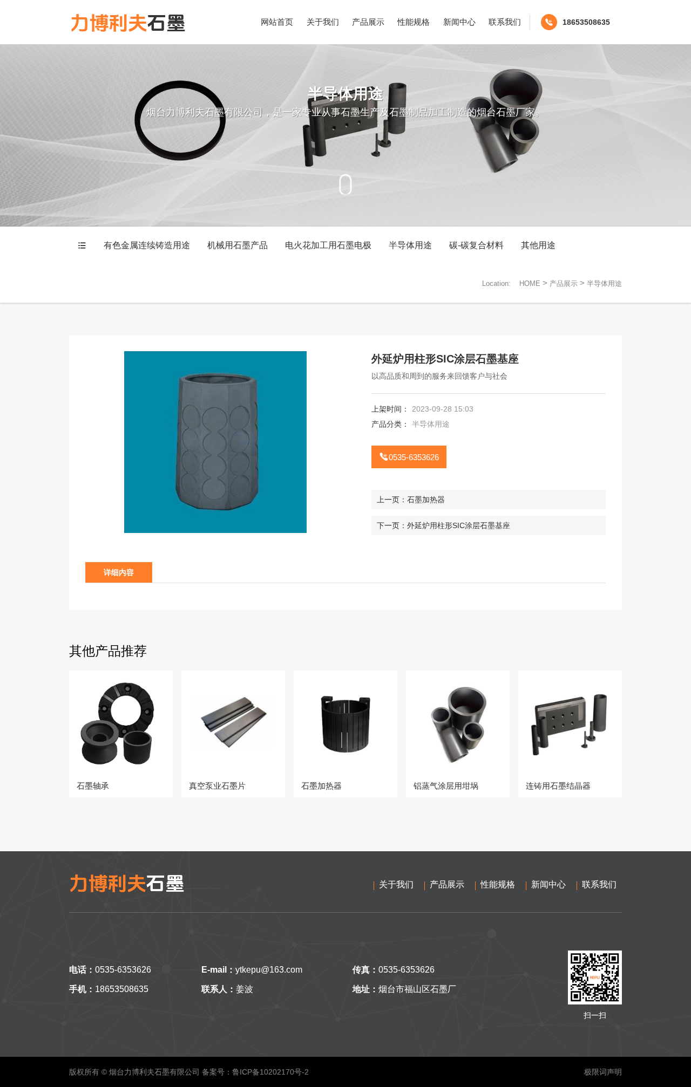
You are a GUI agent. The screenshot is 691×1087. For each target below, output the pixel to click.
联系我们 (505, 21)
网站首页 (277, 21)
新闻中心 (459, 21)
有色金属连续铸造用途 (147, 245)
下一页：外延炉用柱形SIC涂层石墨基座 (443, 525)
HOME (529, 283)
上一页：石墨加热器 (411, 499)
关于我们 (323, 21)
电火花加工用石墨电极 (328, 245)
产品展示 (368, 21)
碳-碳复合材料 (476, 245)
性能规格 (413, 21)
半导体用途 (410, 245)
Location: (496, 283)
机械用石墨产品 (237, 245)
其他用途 (538, 245)
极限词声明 (603, 1072)
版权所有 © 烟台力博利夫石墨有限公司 (134, 1072)
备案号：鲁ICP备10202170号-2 (255, 1072)
